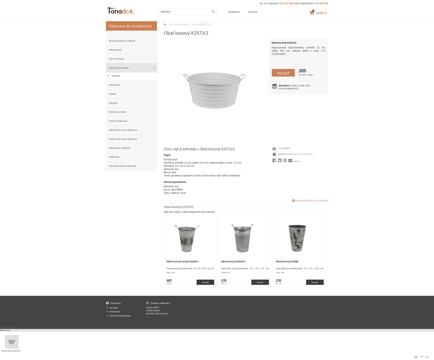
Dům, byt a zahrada (178, 24)
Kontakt (253, 12)
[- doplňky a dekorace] (131, 33)
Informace (234, 12)
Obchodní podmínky (120, 315)
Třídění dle (114, 156)
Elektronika (114, 84)
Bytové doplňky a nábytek (122, 40)
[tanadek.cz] (165, 24)
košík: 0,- (320, 13)
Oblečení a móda (117, 111)
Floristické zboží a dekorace (122, 165)
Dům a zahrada (116, 58)
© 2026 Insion (8, 327)
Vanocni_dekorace (118, 120)
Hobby (112, 93)
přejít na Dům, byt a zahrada (311, 200)
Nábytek (116, 75)
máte (284, 148)
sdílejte (296, 161)
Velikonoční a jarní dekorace (123, 129)
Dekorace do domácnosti (130, 25)
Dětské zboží (115, 49)
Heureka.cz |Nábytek (119, 147)
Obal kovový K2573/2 (200, 24)
